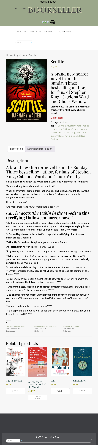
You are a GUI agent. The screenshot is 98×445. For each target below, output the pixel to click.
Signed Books (65, 32)
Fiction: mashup (67, 132)
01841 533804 (49, 1)
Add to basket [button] (15, 391)
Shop (16, 55)
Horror (23, 55)
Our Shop (21, 32)
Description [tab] (16, 148)
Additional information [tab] (39, 148)
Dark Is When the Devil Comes (45, 326)
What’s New (49, 32)
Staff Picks (41, 437)
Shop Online (35, 32)
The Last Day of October (15, 326)
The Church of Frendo (71, 326)
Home (9, 55)
